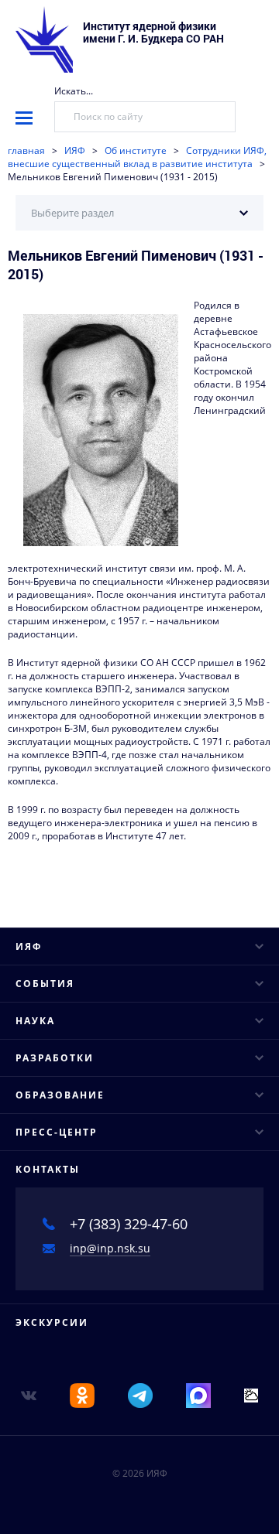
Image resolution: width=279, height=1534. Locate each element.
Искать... (73, 90)
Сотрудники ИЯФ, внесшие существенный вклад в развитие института (137, 157)
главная (26, 150)
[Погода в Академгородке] (251, 1394)
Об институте (136, 150)
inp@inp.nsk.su (110, 1248)
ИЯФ (74, 150)
